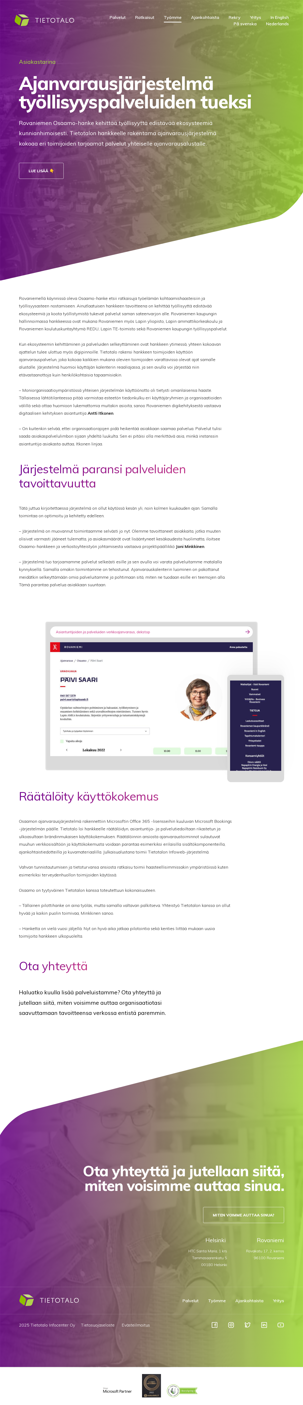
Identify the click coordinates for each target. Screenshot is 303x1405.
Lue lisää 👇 (41, 170)
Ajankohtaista (205, 17)
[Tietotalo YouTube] (280, 1327)
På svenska (245, 23)
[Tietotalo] (44, 25)
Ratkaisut (144, 17)
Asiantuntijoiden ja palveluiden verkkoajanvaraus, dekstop (103, 632)
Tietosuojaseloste (98, 1325)
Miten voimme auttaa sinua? (243, 1215)
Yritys (255, 17)
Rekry (235, 17)
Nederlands (277, 23)
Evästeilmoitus (136, 1325)
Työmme (173, 17)
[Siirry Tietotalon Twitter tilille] (247, 1327)
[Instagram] (231, 1327)
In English (280, 17)
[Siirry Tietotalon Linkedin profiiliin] (264, 1327)
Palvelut (118, 17)
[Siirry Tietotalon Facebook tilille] (214, 1327)
